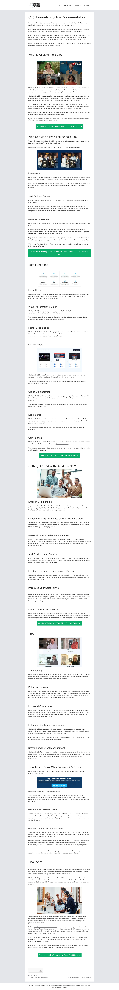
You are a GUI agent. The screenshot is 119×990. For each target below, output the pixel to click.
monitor (84, 752)
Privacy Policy (68, 5)
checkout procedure (62, 444)
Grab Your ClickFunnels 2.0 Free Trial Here (58, 955)
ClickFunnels (33, 975)
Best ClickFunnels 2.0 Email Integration (80, 977)
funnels (34, 947)
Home (58, 5)
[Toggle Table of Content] (40, 970)
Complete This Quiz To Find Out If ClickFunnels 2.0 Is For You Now (59, 253)
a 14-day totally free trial (79, 840)
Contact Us (78, 5)
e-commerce (62, 916)
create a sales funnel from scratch (45, 927)
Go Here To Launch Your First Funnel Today (58, 623)
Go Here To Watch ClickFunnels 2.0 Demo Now (58, 126)
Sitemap (86, 5)
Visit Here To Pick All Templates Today (58, 455)
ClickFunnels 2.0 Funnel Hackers (39, 977)
